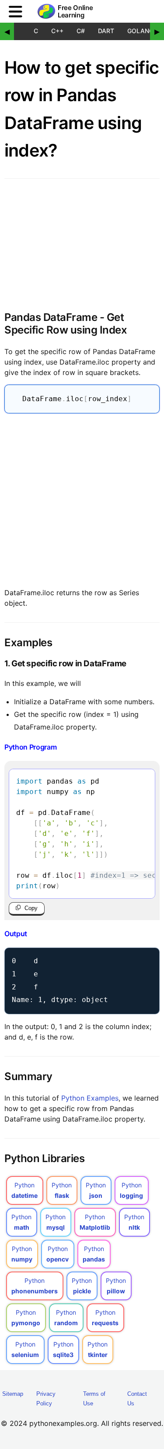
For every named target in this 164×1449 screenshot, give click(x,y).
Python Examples (90, 1098)
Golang (140, 30)
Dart (106, 30)
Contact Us (137, 1399)
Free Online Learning (75, 11)
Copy (31, 908)
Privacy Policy (46, 1399)
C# (81, 30)
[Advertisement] (82, 498)
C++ (57, 30)
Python (24, 1190)
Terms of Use (94, 1399)
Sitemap (12, 1394)
